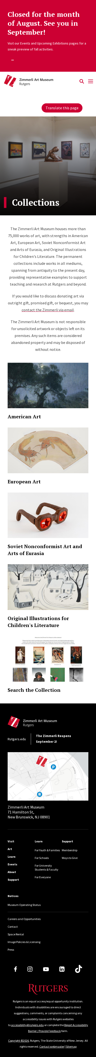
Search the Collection (34, 690)
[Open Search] (81, 81)
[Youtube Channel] (46, 969)
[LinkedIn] (61, 969)
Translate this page (62, 107)
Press (11, 949)
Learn (12, 856)
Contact (13, 926)
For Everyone (43, 877)
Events (12, 864)
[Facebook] (15, 969)
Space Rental (16, 934)
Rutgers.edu (17, 739)
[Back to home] (41, 723)
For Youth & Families (47, 850)
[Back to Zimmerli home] (40, 82)
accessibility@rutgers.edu (27, 1025)
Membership (69, 850)
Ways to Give (70, 858)
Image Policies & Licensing (24, 942)
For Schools (42, 858)
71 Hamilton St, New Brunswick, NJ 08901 (29, 812)
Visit (11, 841)
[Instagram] (29, 969)
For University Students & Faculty (46, 867)
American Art (24, 416)
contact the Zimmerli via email (48, 309)
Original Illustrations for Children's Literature (38, 622)
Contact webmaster (51, 1046)
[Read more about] (48, 385)
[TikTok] (78, 969)
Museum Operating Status (24, 905)
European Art (24, 481)
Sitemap (71, 1046)
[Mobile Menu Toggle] (90, 81)
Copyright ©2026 (18, 1040)
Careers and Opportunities (24, 919)
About (12, 872)
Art (10, 849)
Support (13, 879)
